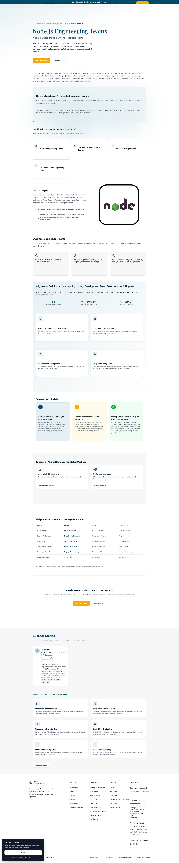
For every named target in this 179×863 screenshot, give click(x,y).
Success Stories (115, 807)
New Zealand (73, 803)
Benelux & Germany (76, 807)
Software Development (54, 24)
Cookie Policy (108, 858)
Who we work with (51, 8)
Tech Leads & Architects (98, 811)
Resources (105, 8)
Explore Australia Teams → (47, 485)
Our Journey (114, 792)
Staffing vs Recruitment (97, 788)
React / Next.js (95, 799)
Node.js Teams (95, 796)
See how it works (60, 60)
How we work (81, 8)
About (117, 8)
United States (73, 788)
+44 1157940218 (141, 826)
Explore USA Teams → (101, 485)
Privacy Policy (93, 858)
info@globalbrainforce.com (139, 840)
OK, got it (23, 852)
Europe (71, 792)
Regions (94, 8)
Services (67, 8)
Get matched (130, 8)
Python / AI (93, 803)
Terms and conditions (22, 857)
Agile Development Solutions (119, 799)
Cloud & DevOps (95, 807)
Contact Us (113, 796)
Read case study (41, 765)
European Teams (95, 815)
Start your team (142, 7)
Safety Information (143, 858)
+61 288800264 (135, 834)
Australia (72, 796)
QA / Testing (94, 819)
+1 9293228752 (142, 829)
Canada (72, 799)
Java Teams (94, 792)
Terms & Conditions (124, 858)
